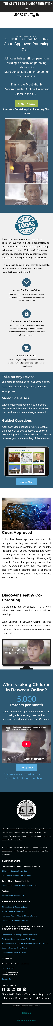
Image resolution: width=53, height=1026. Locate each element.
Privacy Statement (26, 1020)
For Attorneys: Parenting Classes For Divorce (19, 935)
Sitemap (26, 1013)
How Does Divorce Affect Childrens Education (19, 916)
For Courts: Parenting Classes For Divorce (18, 939)
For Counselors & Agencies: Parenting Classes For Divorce (25, 943)
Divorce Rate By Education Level (14, 907)
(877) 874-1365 (8, 968)
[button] (26, 103)
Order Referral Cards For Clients (14, 948)
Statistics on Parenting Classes (14, 911)
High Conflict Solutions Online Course (16, 875)
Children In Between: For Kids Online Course (19, 885)
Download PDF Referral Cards (14, 952)
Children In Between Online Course (15, 871)
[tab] (26, 776)
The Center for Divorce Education (28, 4)
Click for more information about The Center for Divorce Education (23, 776)
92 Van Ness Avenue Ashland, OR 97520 (10, 974)
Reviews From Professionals (13, 895)
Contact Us (6, 979)
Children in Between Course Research (17, 920)
